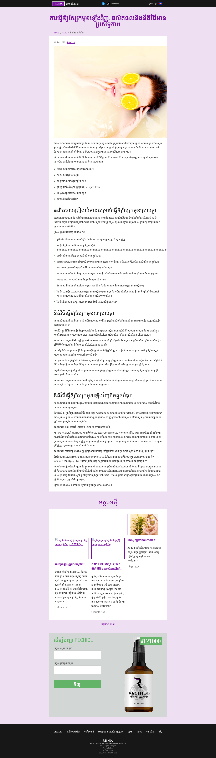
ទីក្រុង (130, 731)
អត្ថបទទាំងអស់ (108, 624)
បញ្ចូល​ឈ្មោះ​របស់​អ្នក (63, 648)
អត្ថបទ (139, 731)
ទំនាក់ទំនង (150, 731)
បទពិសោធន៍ (89, 731)
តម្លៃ (160, 731)
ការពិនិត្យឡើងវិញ (73, 731)
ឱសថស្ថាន (58, 731)
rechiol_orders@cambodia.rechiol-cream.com (108, 743)
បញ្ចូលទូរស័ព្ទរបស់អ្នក (63, 663)
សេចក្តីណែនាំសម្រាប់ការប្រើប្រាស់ (111, 731)
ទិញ (77, 684)
